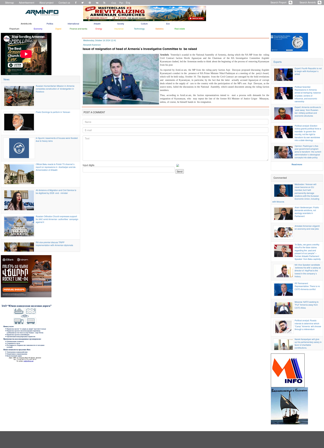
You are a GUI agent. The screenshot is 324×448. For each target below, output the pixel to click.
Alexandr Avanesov (92, 45)
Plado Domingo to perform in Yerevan (53, 112)
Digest (58, 28)
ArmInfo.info (26, 23)
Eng (128, 2)
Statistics (159, 28)
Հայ (113, 2)
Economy (38, 28)
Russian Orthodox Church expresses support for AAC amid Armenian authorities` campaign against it (57, 219)
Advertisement (26, 2)
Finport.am (14, 28)
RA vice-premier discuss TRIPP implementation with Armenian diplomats (54, 244)
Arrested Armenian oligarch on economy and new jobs (307, 227)
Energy (99, 28)
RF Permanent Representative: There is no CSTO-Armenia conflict (307, 286)
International (73, 23)
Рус (121, 2)
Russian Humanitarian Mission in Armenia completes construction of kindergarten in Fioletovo (55, 88)
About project (46, 2)
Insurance (119, 28)
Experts (278, 61)
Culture (144, 23)
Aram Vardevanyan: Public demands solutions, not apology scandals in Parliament (307, 211)
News (6, 79)
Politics (50, 23)
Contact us (64, 2)
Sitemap (9, 2)
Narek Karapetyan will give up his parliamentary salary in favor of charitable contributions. (308, 343)
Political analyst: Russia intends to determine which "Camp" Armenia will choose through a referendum (308, 324)
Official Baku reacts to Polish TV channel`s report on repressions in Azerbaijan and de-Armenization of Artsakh (56, 167)
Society (120, 23)
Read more (297, 164)
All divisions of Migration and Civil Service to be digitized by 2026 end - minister (56, 191)
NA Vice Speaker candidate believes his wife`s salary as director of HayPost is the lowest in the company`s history (308, 270)
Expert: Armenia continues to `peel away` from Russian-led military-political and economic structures (308, 111)
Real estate (179, 28)
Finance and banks (78, 28)
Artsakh (97, 23)
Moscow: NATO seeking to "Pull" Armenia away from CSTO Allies (307, 304)
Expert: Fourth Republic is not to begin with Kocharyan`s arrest (308, 71)
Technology (139, 28)
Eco (168, 23)
